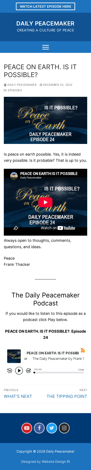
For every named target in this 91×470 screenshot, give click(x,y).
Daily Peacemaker (45, 23)
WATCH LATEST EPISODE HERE (45, 6)
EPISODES (14, 90)
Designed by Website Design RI (45, 462)
